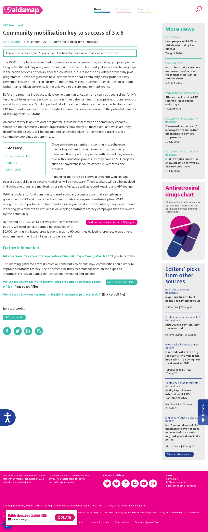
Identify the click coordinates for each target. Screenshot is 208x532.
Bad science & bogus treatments (177, 291)
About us (144, 9)
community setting (18, 156)
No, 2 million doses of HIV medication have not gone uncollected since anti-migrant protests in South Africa (182, 432)
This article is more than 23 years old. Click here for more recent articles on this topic (62, 53)
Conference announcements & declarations (182, 319)
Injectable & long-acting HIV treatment (181, 120)
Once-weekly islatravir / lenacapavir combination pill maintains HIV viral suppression (181, 132)
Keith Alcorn (11, 42)
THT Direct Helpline (176, 482)
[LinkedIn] (28, 331)
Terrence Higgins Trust (147, 522)
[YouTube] (144, 483)
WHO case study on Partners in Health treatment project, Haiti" (52, 294)
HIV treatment (13, 25)
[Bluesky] (116, 483)
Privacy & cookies (99, 522)
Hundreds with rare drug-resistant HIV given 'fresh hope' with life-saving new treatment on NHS (182, 358)
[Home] (48, 10)
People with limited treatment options (182, 346)
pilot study (13, 169)
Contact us (172, 479)
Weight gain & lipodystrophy (181, 93)
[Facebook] (7, 331)
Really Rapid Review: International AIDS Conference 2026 (178, 394)
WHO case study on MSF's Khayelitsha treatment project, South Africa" (52, 284)
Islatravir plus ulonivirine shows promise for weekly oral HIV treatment (182, 163)
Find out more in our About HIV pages (111, 222)
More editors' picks (178, 454)
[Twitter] (18, 331)
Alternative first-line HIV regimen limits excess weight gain (181, 101)
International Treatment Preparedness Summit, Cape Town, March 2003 (58, 256)
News (97, 9)
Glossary (14, 148)
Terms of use (122, 522)
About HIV (122, 9)
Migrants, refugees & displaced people (183, 419)
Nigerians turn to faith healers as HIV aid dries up (182, 299)
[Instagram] (153, 483)
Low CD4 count (174, 63)
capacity (11, 163)
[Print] (39, 331)
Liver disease (172, 37)
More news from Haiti (120, 282)
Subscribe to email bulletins (181, 486)
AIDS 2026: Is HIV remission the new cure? (182, 327)
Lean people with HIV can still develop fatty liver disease (181, 45)
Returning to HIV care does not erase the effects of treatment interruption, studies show (183, 73)
